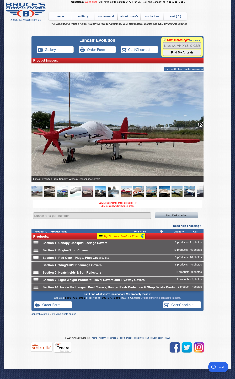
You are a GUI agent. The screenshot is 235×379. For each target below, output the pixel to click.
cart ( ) (175, 16)
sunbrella (41, 346)
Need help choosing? (187, 225)
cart (147, 337)
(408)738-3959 (175, 1)
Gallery (49, 49)
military (83, 16)
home (60, 16)
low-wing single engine (64, 314)
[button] (201, 124)
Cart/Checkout (138, 49)
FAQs (167, 337)
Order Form (95, 49)
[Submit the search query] (182, 53)
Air (73, 337)
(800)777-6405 (131, 1)
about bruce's (129, 16)
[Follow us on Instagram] (199, 347)
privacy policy (157, 337)
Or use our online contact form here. (160, 297)
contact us (152, 16)
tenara (63, 347)
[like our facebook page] (175, 347)
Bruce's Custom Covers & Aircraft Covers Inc (26, 12)
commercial (106, 16)
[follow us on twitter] (187, 347)
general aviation (40, 314)
